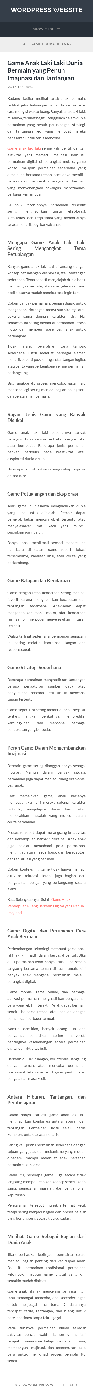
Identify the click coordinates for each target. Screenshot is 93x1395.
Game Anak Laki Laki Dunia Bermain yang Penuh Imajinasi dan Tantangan (45, 70)
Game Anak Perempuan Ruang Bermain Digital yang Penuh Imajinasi (45, 906)
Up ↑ (74, 1385)
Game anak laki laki (24, 148)
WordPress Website (47, 9)
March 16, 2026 (20, 87)
